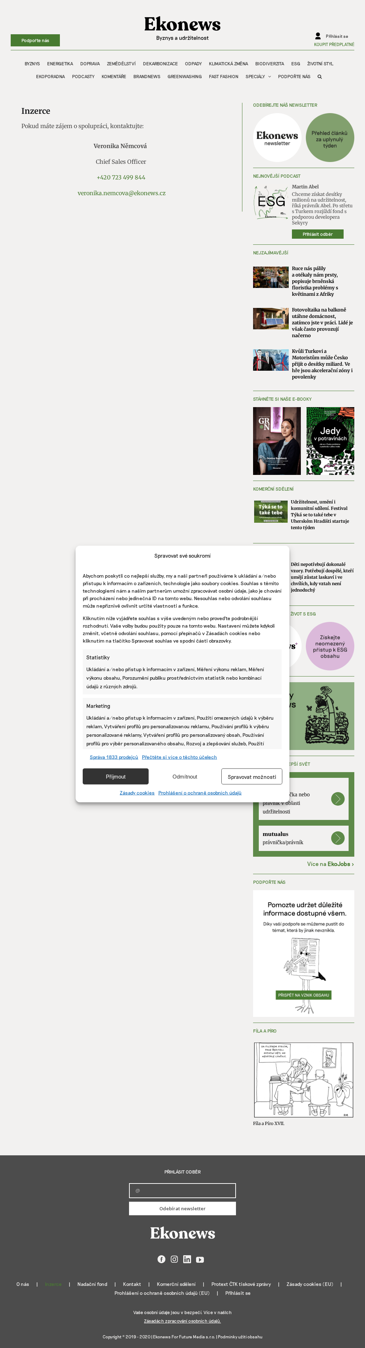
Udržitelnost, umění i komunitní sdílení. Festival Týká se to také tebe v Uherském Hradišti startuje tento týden (320, 514)
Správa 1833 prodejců (114, 757)
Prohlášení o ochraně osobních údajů (200, 793)
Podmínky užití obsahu (240, 1336)
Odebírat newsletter (182, 1208)
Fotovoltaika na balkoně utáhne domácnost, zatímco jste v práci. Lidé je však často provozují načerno (322, 323)
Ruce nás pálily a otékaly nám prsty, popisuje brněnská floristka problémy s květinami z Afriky (315, 281)
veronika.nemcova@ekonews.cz (122, 193)
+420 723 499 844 (121, 177)
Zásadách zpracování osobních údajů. (182, 1321)
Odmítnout (185, 776)
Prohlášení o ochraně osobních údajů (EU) (162, 1293)
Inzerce (53, 1284)
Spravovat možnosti (252, 776)
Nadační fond (92, 1284)
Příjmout (115, 776)
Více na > (330, 863)
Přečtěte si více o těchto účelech (179, 757)
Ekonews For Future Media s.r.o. (184, 1336)
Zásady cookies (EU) (310, 1284)
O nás (22, 1284)
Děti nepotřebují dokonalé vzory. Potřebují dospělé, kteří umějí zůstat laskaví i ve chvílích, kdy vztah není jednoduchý (322, 577)
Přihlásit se (238, 1293)
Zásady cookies (137, 793)
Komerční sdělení (176, 1284)
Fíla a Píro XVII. (268, 1123)
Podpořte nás (35, 40)
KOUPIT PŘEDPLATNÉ (334, 44)
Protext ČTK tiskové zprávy (241, 1284)
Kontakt (132, 1284)
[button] (320, 76)
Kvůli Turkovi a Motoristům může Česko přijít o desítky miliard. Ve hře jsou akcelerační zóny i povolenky (322, 364)
